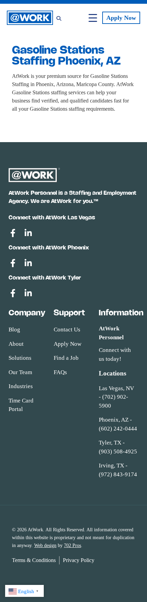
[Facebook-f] (13, 233)
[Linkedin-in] (28, 233)
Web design (45, 545)
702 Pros (72, 545)
